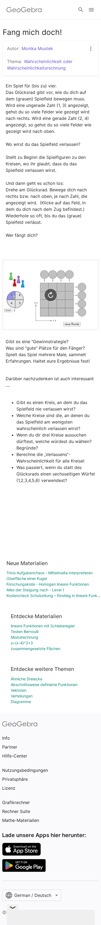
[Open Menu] (91, 9)
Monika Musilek (37, 48)
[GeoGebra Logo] (24, 9)
